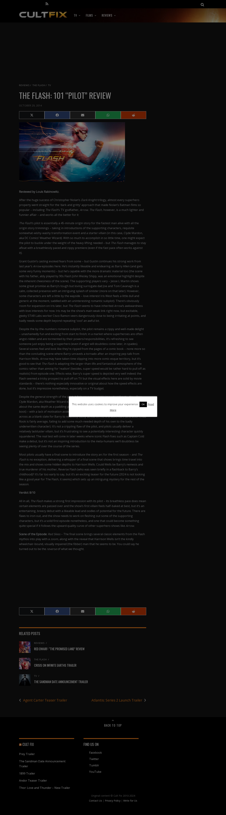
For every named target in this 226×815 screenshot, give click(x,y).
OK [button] (143, 404)
